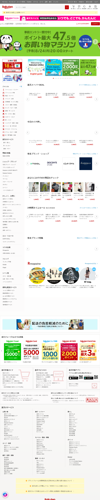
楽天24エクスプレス (8, 213)
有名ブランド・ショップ (9, 164)
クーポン (5, 207)
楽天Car (71, 428)
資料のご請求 (49, 375)
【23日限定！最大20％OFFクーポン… (89, 195)
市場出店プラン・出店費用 (43, 377)
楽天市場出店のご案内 (42, 373)
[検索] (67, 7)
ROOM (4, 264)
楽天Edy (6, 451)
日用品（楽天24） (7, 210)
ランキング (12, 2)
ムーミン (5, 187)
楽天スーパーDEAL (8, 199)
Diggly (4, 267)
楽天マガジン (40, 464)
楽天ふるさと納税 (7, 216)
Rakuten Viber (40, 454)
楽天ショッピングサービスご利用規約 (13, 383)
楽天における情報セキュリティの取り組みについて (64, 393)
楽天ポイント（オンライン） (43, 385)
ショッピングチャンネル (9, 219)
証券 (46, 2)
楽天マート (7, 428)
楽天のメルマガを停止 (17, 387)
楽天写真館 (72, 431)
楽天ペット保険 (8, 473)
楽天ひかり (39, 441)
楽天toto (39, 426)
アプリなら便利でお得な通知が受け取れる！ (80, 373)
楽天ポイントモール (74, 444)
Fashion (29, 2)
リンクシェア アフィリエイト (44, 450)
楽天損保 (6, 464)
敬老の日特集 (6, 156)
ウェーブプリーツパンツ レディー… (33, 195)
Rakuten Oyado (41, 421)
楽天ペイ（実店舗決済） (42, 387)
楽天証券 (6, 459)
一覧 (20, 86)
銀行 (50, 2)
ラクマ (6, 426)
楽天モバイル (40, 440)
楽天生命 (6, 466)
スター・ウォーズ (7, 181)
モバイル (4, 2)
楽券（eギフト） (7, 230)
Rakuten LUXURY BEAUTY (10, 170)
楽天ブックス (7, 414)
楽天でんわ (39, 443)
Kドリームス (40, 431)
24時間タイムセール (8, 201)
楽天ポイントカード (74, 442)
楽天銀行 (6, 457)
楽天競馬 (39, 430)
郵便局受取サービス (8, 293)
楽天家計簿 (72, 435)
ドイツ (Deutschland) (74, 464)
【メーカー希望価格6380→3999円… (56, 195)
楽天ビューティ (73, 423)
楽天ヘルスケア (73, 419)
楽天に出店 (89, 2)
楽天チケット (40, 466)
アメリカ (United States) (75, 461)
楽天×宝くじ (40, 428)
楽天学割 (5, 227)
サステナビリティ (73, 385)
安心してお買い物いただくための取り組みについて (64, 398)
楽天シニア (72, 421)
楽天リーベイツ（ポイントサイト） (12, 204)
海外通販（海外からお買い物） (11, 221)
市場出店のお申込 (40, 375)
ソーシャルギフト (7, 281)
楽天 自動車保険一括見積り (11, 468)
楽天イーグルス (41, 471)
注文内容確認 (7, 387)
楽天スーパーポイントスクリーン (78, 445)
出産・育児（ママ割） (8, 279)
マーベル (5, 179)
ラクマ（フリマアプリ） (9, 241)
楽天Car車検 (72, 430)
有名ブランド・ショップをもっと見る (84, 154)
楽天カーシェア (41, 423)
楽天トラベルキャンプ (42, 417)
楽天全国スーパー (8, 430)
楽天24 (6, 417)
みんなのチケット (41, 469)
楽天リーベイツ (8, 431)
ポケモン (5, 184)
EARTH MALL (6, 239)
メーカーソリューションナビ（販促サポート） (48, 383)
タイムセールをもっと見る (88, 208)
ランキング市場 (7, 261)
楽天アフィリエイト (42, 448)
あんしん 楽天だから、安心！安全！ (92, 400)
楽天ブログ (39, 452)
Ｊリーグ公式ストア (8, 190)
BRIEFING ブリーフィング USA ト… (78, 195)
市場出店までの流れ (41, 379)
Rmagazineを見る (90, 263)
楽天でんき (72, 414)
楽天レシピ (72, 424)
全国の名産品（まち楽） (9, 253)
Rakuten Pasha (73, 447)
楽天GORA (39, 424)
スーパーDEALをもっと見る (87, 85)
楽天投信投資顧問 (8, 463)
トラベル (35, 2)
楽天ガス (71, 415)
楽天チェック (72, 449)
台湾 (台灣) (72, 459)
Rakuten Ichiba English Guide (10, 375)
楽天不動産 (72, 433)
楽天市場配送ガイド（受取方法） (11, 381)
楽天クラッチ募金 (73, 384)
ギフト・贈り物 (7, 276)
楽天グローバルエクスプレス (11, 439)
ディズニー (6, 176)
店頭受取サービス (7, 301)
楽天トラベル (40, 414)
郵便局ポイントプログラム (10, 299)
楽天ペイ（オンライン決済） (11, 447)
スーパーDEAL (21, 2)
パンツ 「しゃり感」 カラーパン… (44, 195)
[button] (79, 7)
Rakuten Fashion (7, 173)
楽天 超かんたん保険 (9, 470)
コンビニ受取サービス (8, 290)
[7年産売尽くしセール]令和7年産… (66, 195)
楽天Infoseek (40, 445)
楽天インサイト (73, 451)
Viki (38, 462)
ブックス (55, 2)
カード (41, 2)
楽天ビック (7, 421)
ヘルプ (96, 2)
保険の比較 (7, 472)
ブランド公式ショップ (8, 167)
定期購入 (5, 224)
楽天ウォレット (8, 461)
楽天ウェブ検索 (41, 447)
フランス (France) (74, 463)
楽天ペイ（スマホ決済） (10, 449)
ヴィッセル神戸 (41, 473)
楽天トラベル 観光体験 (43, 415)
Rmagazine (6, 250)
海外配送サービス (7, 304)
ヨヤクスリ (72, 417)
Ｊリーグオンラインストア (11, 437)
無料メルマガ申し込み (8, 379)
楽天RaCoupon (8, 435)
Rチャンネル (40, 460)
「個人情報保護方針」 (27, 400)
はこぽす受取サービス (8, 296)
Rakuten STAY (40, 419)
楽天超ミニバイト (74, 452)
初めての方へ (6, 373)
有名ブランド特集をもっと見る (86, 238)
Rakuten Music (41, 467)
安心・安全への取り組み (9, 377)
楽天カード (7, 445)
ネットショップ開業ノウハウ (43, 381)
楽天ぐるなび (72, 426)
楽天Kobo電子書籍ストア (10, 415)
